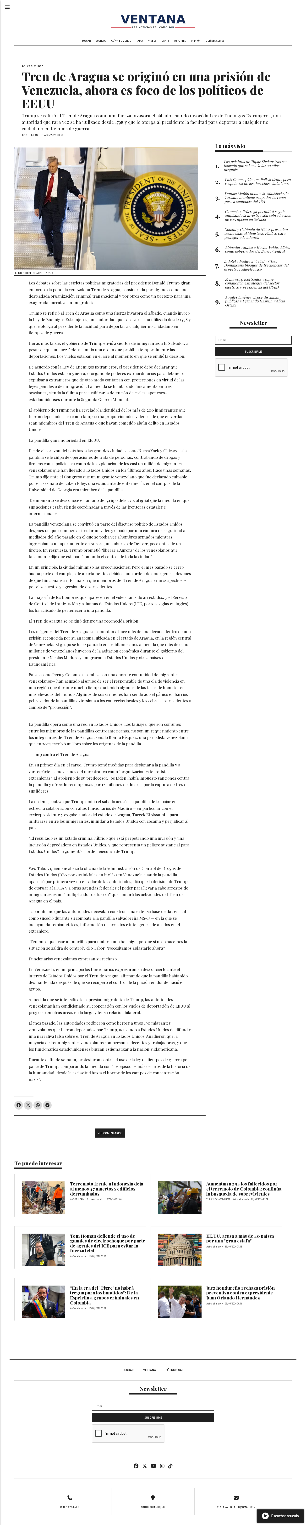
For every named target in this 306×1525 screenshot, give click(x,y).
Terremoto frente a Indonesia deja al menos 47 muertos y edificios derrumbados (106, 1188)
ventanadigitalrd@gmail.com (236, 1507)
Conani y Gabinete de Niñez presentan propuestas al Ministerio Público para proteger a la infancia (256, 233)
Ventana (149, 1370)
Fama (140, 40)
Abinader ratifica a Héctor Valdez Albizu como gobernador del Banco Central (257, 249)
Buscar (86, 40)
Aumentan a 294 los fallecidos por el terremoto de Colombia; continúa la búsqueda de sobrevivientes (243, 1188)
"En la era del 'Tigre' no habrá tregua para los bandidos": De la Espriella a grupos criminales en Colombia (104, 1295)
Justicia (101, 40)
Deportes (180, 40)
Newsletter (253, 322)
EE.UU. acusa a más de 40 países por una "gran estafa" (240, 1238)
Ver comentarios (110, 1133)
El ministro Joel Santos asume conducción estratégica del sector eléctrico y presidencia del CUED (252, 283)
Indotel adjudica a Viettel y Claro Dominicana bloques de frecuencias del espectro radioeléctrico (256, 265)
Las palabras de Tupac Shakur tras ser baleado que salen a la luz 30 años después (255, 165)
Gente (165, 40)
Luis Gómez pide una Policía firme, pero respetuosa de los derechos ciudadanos (257, 181)
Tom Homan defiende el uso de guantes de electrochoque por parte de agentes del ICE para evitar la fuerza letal (107, 1243)
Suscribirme (253, 351)
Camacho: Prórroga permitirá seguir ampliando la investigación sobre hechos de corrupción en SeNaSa (258, 215)
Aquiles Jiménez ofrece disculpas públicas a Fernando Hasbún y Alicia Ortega (255, 301)
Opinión (196, 40)
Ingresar (177, 1370)
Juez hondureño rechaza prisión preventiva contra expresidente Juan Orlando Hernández (240, 1293)
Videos (152, 40)
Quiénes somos (215, 40)
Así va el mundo (121, 40)
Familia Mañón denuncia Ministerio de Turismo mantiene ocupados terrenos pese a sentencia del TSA (256, 197)
